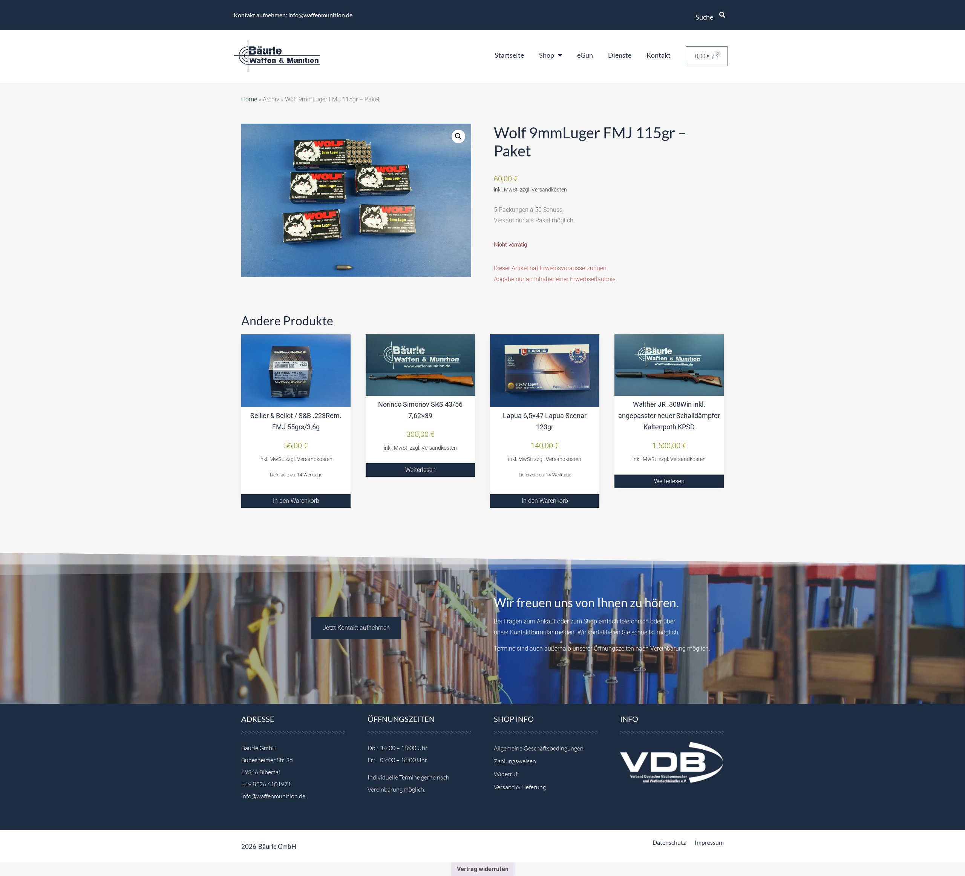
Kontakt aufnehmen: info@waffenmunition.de (293, 14)
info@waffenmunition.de (273, 796)
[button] (458, 136)
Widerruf (506, 774)
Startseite (509, 55)
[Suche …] (722, 15)
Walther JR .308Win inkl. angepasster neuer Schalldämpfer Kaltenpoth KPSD (669, 415)
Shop (546, 55)
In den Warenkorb (296, 500)
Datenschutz (669, 842)
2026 (248, 846)
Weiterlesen (420, 469)
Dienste (619, 55)
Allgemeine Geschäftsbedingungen (539, 748)
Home (249, 99)
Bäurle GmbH (277, 846)
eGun (585, 55)
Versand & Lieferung (520, 787)
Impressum (709, 842)
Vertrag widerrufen (483, 869)
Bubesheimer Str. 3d (267, 760)
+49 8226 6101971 (266, 784)
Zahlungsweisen (515, 761)
